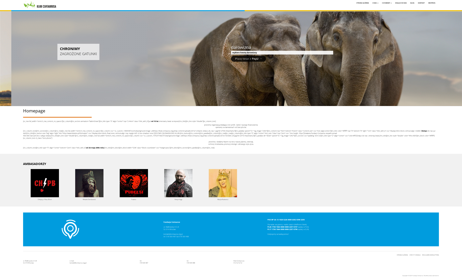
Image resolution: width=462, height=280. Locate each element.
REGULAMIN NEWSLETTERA (430, 255)
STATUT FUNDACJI (415, 255)
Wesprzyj (431, 3)
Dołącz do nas (401, 3)
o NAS (374, 3)
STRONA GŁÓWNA (402, 255)
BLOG (412, 3)
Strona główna (362, 3)
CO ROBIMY (386, 3)
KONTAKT (421, 3)
